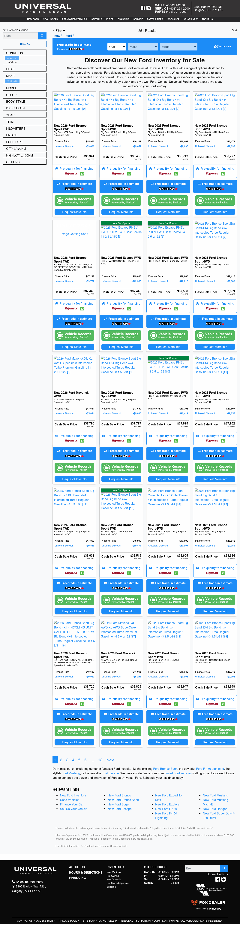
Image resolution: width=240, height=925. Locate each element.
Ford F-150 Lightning (210, 768)
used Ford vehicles (179, 773)
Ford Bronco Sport (165, 768)
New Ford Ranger (215, 809)
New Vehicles (114, 872)
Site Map (89, 920)
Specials (111, 886)
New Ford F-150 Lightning (166, 815)
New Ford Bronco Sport (123, 800)
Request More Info (74, 212)
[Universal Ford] (43, 8)
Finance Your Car (71, 804)
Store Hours (155, 867)
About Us (77, 867)
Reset (23, 44)
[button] (33, 19)
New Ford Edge (118, 804)
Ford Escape (110, 773)
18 (100, 759)
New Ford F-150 (166, 809)
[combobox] (117, 47)
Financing (77, 877)
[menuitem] (25, 58)
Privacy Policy (69, 920)
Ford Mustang (71, 773)
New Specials (114, 879)
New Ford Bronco (119, 795)
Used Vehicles (69, 800)
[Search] (42, 35)
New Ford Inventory (73, 795)
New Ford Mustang (215, 795)
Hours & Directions (86, 872)
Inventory (115, 867)
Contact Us (25, 920)
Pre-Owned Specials (117, 883)
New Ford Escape (120, 809)
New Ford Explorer (167, 804)
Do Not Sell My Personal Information (124, 920)
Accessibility (46, 920)
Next (110, 759)
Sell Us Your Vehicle (73, 809)
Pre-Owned (113, 876)
